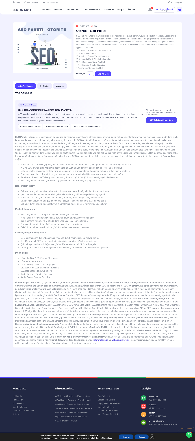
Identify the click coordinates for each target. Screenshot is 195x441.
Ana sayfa (46, 10)
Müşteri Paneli (166, 9)
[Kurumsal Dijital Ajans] (22, 9)
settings (108, 438)
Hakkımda (59, 10)
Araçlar (107, 10)
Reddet (141, 437)
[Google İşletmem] (143, 422)
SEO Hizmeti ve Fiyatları (66, 421)
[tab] (25, 86)
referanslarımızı (100, 340)
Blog (119, 10)
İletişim (131, 10)
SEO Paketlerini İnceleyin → (161, 120)
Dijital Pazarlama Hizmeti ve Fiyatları (71, 416)
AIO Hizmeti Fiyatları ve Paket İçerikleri (72, 404)
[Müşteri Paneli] (157, 10)
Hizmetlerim (73, 10)
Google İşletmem (156, 421)
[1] (150, 10)
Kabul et (126, 437)
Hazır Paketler (91, 10)
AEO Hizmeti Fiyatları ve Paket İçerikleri (72, 396)
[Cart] (179, 9)
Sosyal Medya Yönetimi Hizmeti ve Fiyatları (74, 408)
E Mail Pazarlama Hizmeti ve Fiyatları (71, 412)
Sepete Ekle (103, 74)
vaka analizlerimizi (121, 340)
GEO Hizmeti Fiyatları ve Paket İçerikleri (72, 400)
